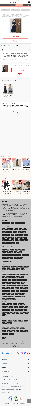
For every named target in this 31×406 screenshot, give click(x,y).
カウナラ (5, 345)
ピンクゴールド (9, 323)
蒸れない (13, 274)
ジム (25, 237)
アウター (8, 249)
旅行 (20, 232)
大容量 (22, 282)
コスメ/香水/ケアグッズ (18, 257)
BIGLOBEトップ (5, 392)
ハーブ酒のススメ (22, 345)
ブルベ (8, 293)
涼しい (4, 277)
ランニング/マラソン (6, 240)
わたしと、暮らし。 (6, 343)
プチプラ (12, 296)
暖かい (26, 274)
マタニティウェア (5, 257)
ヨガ (12, 240)
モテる (12, 293)
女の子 (17, 331)
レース (4, 309)
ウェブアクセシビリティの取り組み (10, 380)
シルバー (25, 320)
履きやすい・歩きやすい (10, 277)
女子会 (12, 234)
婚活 (8, 234)
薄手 (4, 288)
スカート (16, 249)
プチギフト (22, 328)
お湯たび (23, 341)
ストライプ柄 (21, 307)
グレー (15, 320)
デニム (4, 304)
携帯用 (17, 285)
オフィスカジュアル (10, 229)
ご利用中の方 (5, 371)
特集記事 (25, 9)
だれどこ (13, 341)
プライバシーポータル (19, 383)
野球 (16, 240)
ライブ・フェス (9, 232)
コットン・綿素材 (21, 304)
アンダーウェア (5, 252)
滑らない (8, 274)
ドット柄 (26, 307)
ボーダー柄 (11, 307)
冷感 (8, 266)
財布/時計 (20, 252)
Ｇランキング (7, 341)
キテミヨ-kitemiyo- (5, 103)
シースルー (15, 304)
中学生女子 (13, 328)
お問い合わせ (5, 376)
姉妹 (13, 331)
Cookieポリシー (5, 386)
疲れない (21, 274)
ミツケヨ (10, 345)
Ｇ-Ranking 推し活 (15, 346)
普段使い (21, 312)
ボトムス (12, 249)
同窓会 (4, 232)
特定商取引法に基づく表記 (17, 386)
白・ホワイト (4, 320)
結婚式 (13, 243)
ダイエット (8, 243)
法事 (17, 243)
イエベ (4, 293)
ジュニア (3, 328)
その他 (11, 257)
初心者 (17, 328)
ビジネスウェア (22, 249)
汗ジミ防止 (18, 269)
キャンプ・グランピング (23, 240)
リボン (12, 309)
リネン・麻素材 (5, 307)
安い (8, 296)
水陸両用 (8, 269)
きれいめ (17, 312)
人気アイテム (15, 9)
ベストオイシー (14, 343)
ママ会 (21, 234)
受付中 (5, 9)
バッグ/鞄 (15, 252)
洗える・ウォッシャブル (24, 266)
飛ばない (17, 274)
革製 (17, 309)
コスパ (17, 296)
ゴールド (3, 323)
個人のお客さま (6, 359)
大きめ (4, 282)
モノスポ (20, 343)
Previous (2, 164)
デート (25, 229)
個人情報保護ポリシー (7, 383)
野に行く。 (25, 343)
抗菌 (13, 269)
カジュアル (8, 312)
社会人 (22, 331)
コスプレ (3, 337)
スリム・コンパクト (10, 285)
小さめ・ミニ (8, 282)
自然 (13, 312)
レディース (19, 5)
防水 (12, 266)
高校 (24, 232)
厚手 (26, 285)
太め (14, 282)
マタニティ (26, 234)
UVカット (4, 266)
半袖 (8, 288)
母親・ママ (4, 331)
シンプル (3, 312)
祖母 (9, 331)
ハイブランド (21, 293)
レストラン (15, 232)
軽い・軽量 (4, 285)
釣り (4, 243)
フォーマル (4, 315)
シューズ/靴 (11, 252)
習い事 (8, 237)
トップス (3, 249)
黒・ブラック (10, 320)
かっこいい (26, 312)
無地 (21, 309)
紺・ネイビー (20, 320)
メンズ (4, 5)
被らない (22, 277)
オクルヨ (18, 341)
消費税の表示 (13, 376)
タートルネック (9, 304)
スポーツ (21, 237)
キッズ (11, 5)
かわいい (25, 309)
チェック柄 (16, 307)
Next (28, 164)
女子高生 (8, 328)
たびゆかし (15, 345)
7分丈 (26, 288)
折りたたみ (22, 285)
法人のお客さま (6, 363)
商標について (19, 389)
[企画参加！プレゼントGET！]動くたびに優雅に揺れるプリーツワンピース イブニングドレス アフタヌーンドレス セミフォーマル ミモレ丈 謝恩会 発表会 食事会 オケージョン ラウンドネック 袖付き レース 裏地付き (15, 106)
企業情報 (4, 367)
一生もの (3, 296)
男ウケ (17, 293)
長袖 (12, 288)
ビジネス (3, 229)
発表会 (4, 237)
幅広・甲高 (17, 288)
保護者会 (16, 234)
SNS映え (3, 299)
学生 (26, 331)
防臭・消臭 (4, 269)
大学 (4, 234)
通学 (12, 237)
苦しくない (4, 274)
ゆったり (18, 282)
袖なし (22, 288)
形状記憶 (22, 269)
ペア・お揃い (21, 296)
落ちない (18, 277)
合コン (20, 229)
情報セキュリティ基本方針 (8, 389)
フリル (8, 309)
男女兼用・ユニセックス (10, 299)
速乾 (17, 266)
